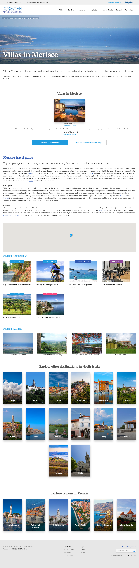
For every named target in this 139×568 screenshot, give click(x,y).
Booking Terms (69, 550)
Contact (119, 10)
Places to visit (83, 261)
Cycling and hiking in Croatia (47, 285)
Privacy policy (68, 553)
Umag (17, 215)
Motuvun (123, 196)
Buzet (31, 181)
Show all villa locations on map (88, 142)
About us (82, 10)
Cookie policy (68, 556)
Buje (30, 173)
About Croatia (108, 10)
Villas (61, 10)
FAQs (81, 546)
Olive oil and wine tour (12, 317)
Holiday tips (50, 294)
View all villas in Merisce (50, 142)
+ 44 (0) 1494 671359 (18, 549)
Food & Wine (116, 261)
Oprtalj (6, 198)
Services (71, 10)
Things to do (17, 261)
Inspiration (94, 10)
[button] (71, 235)
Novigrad (102, 210)
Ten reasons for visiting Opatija (48, 317)
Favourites (129, 10)
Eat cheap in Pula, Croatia (112, 285)
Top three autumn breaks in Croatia (17, 285)
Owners (82, 550)
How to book (68, 546)
